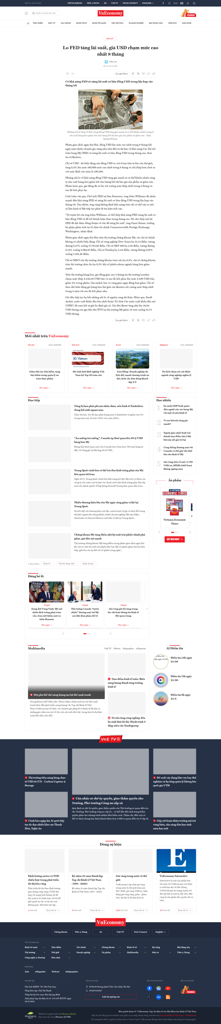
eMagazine (164, 345)
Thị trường (117, 23)
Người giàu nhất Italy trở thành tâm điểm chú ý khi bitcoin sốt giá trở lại (177, 436)
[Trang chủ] (28, 23)
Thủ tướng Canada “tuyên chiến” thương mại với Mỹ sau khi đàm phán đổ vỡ (85, 612)
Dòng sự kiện (110, 844)
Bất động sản (156, 23)
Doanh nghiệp (136, 23)
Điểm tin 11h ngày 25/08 (181, 678)
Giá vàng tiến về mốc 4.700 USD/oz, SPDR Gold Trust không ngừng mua (178, 465)
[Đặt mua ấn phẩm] (188, 13)
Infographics (128, 649)
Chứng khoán (74, 3)
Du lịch (118, 345)
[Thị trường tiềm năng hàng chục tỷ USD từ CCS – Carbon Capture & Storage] (46, 761)
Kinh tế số (81, 23)
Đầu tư (51, 23)
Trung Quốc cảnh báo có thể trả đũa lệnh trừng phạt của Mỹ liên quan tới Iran (108, 472)
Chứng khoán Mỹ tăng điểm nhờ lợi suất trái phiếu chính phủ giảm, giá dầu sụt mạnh (109, 537)
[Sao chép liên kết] (148, 74)
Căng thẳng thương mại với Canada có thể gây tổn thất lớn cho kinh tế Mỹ (178, 451)
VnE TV (114, 3)
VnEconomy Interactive (173, 876)
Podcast (117, 649)
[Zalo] (176, 3)
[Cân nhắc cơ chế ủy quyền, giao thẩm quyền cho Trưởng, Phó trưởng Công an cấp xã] (110, 772)
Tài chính (66, 23)
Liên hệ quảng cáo (111, 997)
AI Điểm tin (174, 648)
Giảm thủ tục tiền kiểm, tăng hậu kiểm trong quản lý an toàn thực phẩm (44, 375)
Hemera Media (69, 1014)
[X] (169, 3)
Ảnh (27, 972)
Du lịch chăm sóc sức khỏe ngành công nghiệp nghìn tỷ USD (176, 375)
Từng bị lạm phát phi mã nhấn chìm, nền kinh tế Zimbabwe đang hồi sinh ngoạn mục (108, 408)
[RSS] (168, 997)
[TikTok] (188, 3)
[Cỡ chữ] (73, 74)
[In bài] (67, 74)
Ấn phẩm (174, 480)
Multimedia (36, 648)
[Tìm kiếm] (33, 13)
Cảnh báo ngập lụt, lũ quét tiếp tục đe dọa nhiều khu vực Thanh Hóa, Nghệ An (44, 825)
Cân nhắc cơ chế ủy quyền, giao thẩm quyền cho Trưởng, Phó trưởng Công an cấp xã (107, 801)
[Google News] (194, 3)
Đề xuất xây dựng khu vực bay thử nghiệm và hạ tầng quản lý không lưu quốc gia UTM (174, 782)
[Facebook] (163, 3)
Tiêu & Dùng (93, 3)
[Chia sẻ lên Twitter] (138, 74)
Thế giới (172, 23)
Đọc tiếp (34, 400)
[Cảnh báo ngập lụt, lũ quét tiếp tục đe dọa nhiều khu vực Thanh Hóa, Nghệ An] (46, 804)
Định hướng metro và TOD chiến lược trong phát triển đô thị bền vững (43, 880)
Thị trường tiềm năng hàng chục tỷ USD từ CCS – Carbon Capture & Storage (45, 782)
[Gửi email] (143, 74)
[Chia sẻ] (154, 74)
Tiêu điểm (38, 23)
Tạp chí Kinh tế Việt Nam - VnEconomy (178, 1015)
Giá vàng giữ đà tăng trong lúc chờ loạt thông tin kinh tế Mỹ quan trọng (123, 612)
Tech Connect (130, 3)
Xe (105, 3)
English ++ (148, 3)
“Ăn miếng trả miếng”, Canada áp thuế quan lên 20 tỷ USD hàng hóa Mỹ (108, 440)
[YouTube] (182, 3)
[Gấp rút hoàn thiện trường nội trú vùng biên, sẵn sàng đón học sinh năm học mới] (174, 804)
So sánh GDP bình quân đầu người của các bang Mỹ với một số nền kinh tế (178, 409)
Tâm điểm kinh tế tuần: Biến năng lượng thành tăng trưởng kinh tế (126, 683)
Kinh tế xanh (99, 23)
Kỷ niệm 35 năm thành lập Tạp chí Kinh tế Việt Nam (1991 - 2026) (87, 880)
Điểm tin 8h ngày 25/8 (181, 697)
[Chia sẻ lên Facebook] (133, 74)
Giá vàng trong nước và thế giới (131, 878)
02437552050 (95, 991)
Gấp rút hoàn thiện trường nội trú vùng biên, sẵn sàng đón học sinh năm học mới (174, 825)
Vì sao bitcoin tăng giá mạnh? (176, 422)
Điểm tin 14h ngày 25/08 (181, 660)
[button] (84, 633)
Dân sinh (186, 23)
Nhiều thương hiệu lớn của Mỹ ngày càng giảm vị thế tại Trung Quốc (106, 504)
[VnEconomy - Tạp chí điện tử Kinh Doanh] (110, 922)
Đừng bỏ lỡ (36, 576)
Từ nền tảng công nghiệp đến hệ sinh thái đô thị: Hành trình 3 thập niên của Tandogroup (127, 722)
